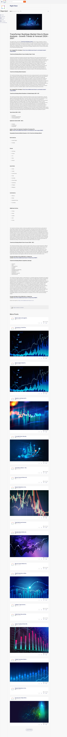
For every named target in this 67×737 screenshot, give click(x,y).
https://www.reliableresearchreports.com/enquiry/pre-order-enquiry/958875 (28, 130)
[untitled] (29, 22)
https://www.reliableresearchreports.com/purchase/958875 (25, 257)
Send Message (4, 22)
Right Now (3, 16)
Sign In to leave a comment (18, 307)
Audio (3, 19)
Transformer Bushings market (27, 41)
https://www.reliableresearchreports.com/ (26, 300)
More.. (46, 358)
